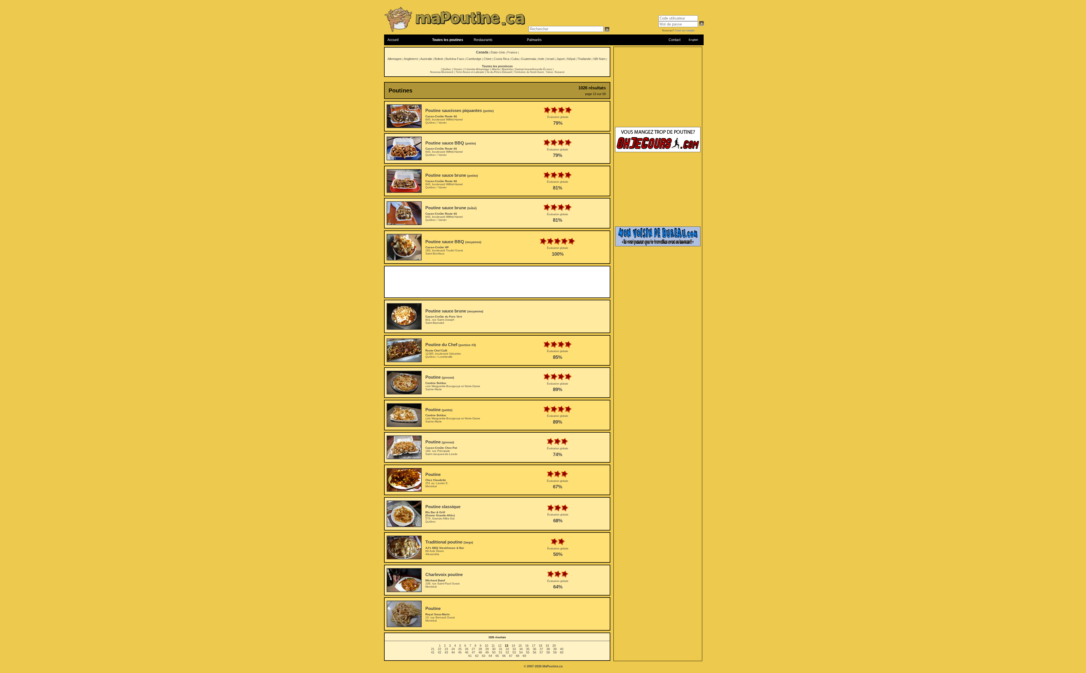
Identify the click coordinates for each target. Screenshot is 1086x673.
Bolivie (438, 59)
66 (504, 655)
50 (493, 652)
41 (432, 652)
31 (500, 649)
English (693, 39)
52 (507, 652)
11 (493, 645)
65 (497, 655)
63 (483, 655)
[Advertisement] (497, 282)
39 (555, 649)
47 (473, 652)
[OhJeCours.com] (658, 151)
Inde (541, 59)
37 (541, 649)
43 (446, 652)
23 (446, 649)
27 (473, 649)
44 (453, 652)
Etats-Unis (498, 52)
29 (487, 649)
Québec (446, 69)
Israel (550, 59)
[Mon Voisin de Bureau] (658, 245)
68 (517, 655)
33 (514, 649)
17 (533, 645)
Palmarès (534, 40)
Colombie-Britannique (476, 69)
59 (555, 652)
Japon (560, 59)
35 (527, 649)
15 (520, 645)
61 (470, 655)
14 (513, 645)
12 (499, 645)
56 (534, 652)
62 (477, 655)
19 (547, 645)
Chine (488, 59)
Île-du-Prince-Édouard (499, 72)
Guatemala (528, 59)
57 (541, 652)
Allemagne (394, 59)
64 (490, 655)
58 (548, 652)
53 (514, 652)
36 (534, 649)
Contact (674, 40)
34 (521, 649)
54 (521, 652)
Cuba (515, 59)
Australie (426, 59)
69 (524, 655)
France (512, 52)
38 (548, 649)
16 (527, 645)
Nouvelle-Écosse (542, 69)
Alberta (496, 69)
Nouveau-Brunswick (442, 72)
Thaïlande (584, 59)
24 (453, 649)
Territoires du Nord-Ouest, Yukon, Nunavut (539, 72)
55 (527, 652)
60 (561, 652)
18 (540, 645)
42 (439, 652)
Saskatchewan (523, 69)
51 (500, 652)
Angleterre (411, 59)
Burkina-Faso (454, 59)
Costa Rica (501, 59)
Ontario (458, 69)
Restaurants (483, 40)
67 (510, 655)
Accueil (393, 40)
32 (507, 649)
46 (466, 652)
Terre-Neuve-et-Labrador (470, 72)
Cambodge (473, 59)
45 (460, 652)
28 (480, 649)
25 (460, 649)
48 (480, 652)
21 (432, 649)
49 (487, 652)
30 (493, 649)
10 (486, 645)
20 (554, 645)
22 (439, 649)
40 (561, 649)
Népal (571, 59)
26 (466, 649)
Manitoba (507, 69)
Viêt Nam (599, 59)
